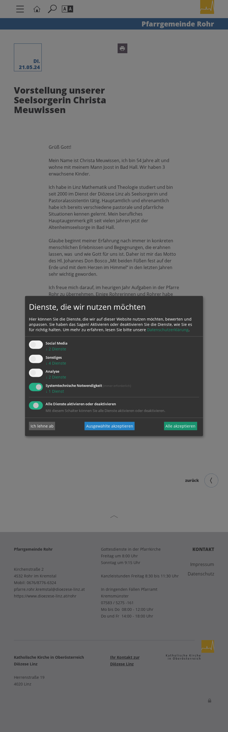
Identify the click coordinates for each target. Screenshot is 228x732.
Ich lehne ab (42, 426)
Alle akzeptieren (180, 426)
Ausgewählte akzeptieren (109, 426)
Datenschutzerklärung (168, 329)
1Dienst (55, 391)
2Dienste (56, 349)
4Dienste (56, 363)
